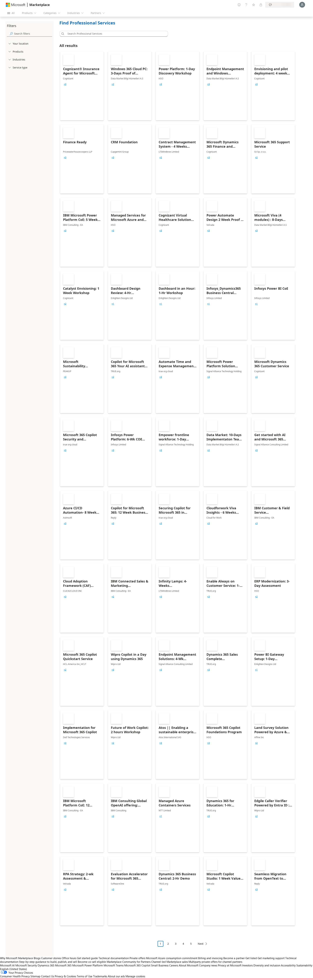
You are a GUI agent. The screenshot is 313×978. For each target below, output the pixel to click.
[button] (62, 34)
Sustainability (304, 965)
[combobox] (115, 33)
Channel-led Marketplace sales (169, 962)
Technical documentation (114, 958)
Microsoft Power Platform (87, 965)
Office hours (69, 958)
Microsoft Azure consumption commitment (172, 958)
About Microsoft (188, 965)
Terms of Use (84, 976)
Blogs (37, 958)
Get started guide (87, 958)
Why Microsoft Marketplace (16, 958)
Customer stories (51, 958)
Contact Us (47, 976)
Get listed (251, 958)
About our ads (116, 976)
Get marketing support (271, 958)
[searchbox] (33, 33)
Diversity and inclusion (266, 965)
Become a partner (234, 958)
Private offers (137, 958)
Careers (173, 965)
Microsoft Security (26, 965)
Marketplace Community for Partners (129, 962)
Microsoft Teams (114, 965)
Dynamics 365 (46, 965)
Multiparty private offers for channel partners (215, 962)
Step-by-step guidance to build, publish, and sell (48, 962)
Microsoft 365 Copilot (137, 965)
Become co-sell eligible (92, 962)
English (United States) (13, 969)
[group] (65, 84)
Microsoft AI (7, 965)
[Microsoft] (15, 5)
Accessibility (288, 965)
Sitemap (35, 976)
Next (200, 943)
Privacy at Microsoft (229, 965)
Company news (208, 965)
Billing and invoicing (210, 958)
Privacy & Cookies (65, 976)
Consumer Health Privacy (15, 976)
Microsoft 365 (63, 965)
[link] (82, 85)
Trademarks (100, 976)
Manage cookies (135, 976)
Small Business (159, 965)
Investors (247, 965)
